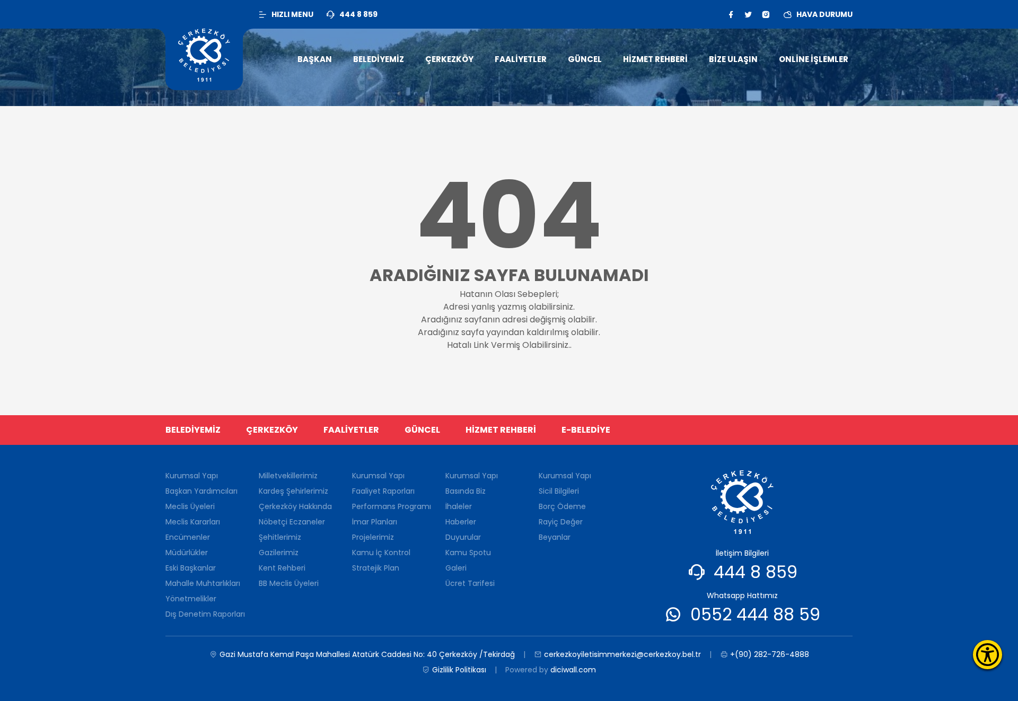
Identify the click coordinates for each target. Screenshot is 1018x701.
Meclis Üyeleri (190, 506)
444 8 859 (755, 572)
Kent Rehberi (282, 568)
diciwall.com (573, 669)
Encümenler (187, 537)
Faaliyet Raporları (383, 491)
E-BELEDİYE (585, 430)
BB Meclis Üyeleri (289, 583)
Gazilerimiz (279, 552)
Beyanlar (555, 537)
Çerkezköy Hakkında (295, 506)
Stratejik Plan (375, 568)
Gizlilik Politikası (459, 669)
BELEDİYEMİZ (193, 430)
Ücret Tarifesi (470, 583)
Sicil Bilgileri (559, 491)
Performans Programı (391, 506)
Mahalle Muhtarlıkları (202, 583)
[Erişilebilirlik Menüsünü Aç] (987, 654)
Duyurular (463, 537)
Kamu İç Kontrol (381, 552)
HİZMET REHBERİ (501, 430)
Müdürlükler (186, 552)
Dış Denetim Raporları (205, 614)
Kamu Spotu (468, 552)
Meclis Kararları (192, 521)
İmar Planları (374, 521)
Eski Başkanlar (190, 568)
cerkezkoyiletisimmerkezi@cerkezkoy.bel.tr (622, 654)
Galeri (456, 568)
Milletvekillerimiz (288, 475)
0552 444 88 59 (755, 614)
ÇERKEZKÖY (272, 430)
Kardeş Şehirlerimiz (293, 491)
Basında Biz (465, 491)
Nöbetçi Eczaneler (292, 521)
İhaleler (458, 506)
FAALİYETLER (351, 430)
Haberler (460, 521)
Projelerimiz (373, 537)
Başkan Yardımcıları (201, 491)
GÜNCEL (422, 430)
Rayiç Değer (561, 521)
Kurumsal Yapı (191, 475)
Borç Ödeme (562, 506)
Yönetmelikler (190, 598)
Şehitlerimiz (280, 537)
